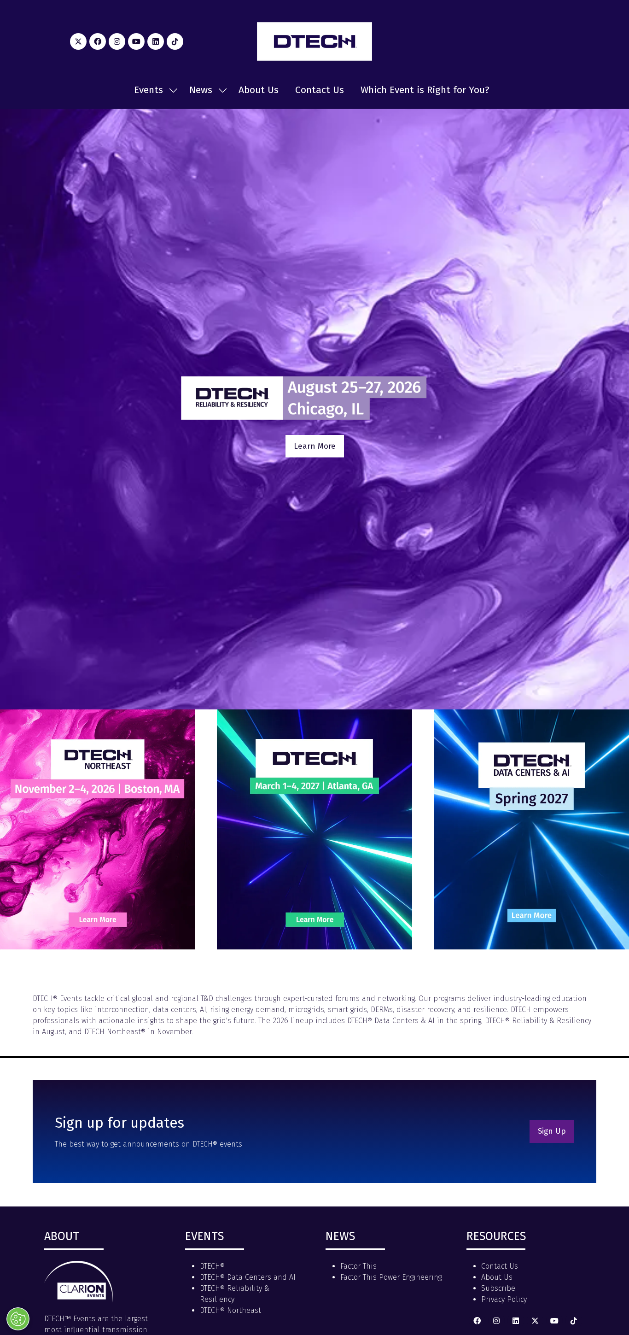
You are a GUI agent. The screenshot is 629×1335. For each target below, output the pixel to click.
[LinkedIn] (155, 41)
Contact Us (319, 90)
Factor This (358, 1266)
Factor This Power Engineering (391, 1277)
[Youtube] (136, 41)
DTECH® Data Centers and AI (248, 1277)
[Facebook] (97, 41)
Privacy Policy (504, 1299)
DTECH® (212, 1266)
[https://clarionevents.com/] (78, 1300)
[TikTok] (175, 41)
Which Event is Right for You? (425, 90)
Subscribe (498, 1288)
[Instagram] (117, 41)
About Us (259, 90)
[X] (78, 41)
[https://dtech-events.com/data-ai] (531, 947)
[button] (314, 446)
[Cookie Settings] (17, 1318)
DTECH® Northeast (230, 1310)
